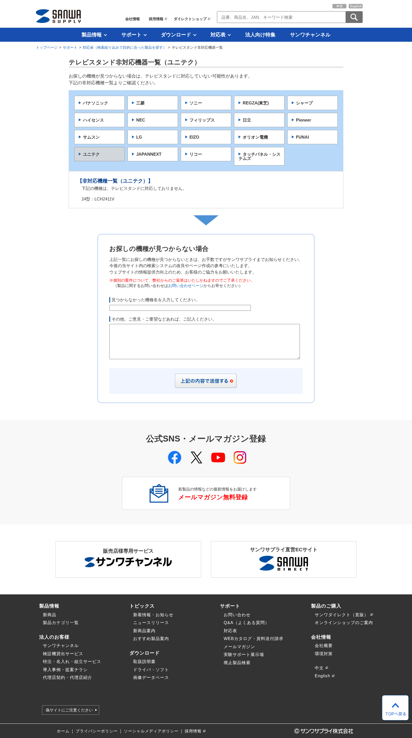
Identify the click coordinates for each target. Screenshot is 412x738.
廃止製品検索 (237, 662)
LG (139, 137)
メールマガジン (239, 646)
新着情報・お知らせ (153, 614)
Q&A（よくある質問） (246, 622)
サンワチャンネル (310, 35)
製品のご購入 (326, 605)
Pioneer (303, 120)
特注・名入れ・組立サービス (72, 661)
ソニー (195, 103)
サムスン (91, 137)
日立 (247, 120)
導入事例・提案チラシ (65, 669)
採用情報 (156, 19)
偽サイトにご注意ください (69, 710)
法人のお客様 (54, 636)
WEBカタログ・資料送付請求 (253, 638)
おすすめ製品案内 (151, 638)
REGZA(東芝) (256, 103)
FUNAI (302, 137)
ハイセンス (93, 120)
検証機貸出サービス (63, 653)
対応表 (218, 35)
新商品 (49, 614)
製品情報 (92, 35)
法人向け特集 (260, 35)
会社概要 (324, 645)
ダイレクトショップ (190, 19)
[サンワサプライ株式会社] (58, 16)
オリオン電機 (255, 137)
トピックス (142, 605)
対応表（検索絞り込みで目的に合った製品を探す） (124, 47)
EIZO (194, 137)
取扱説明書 (144, 661)
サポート (131, 35)
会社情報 (132, 19)
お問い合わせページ (185, 286)
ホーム (63, 731)
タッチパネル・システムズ (260, 156)
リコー (195, 154)
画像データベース (151, 677)
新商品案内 (144, 630)
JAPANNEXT (148, 154)
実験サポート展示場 (244, 654)
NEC (140, 120)
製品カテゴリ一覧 (61, 622)
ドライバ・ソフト (151, 669)
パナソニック (95, 103)
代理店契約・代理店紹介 (67, 677)
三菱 (140, 103)
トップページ (47, 47)
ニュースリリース (151, 622)
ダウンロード (176, 35)
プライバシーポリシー (97, 731)
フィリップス (202, 120)
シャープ (304, 103)
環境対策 (324, 653)
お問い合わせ (237, 614)
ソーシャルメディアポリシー (151, 731)
